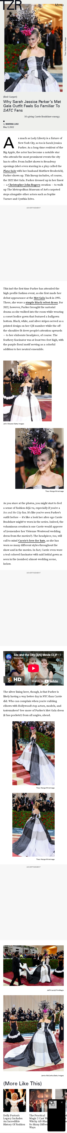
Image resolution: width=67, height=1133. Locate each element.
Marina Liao (12, 124)
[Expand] (51, 1102)
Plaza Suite (9, 171)
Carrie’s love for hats (31, 540)
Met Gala (39, 298)
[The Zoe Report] (11, 5)
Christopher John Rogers (24, 184)
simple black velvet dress (42, 302)
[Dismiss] (61, 1102)
